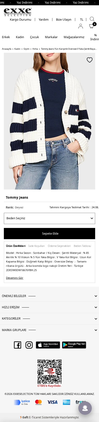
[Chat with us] (85, 408)
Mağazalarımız (74, 37)
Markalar (51, 37)
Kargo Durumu (20, 19)
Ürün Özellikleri (15, 246)
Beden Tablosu (82, 246)
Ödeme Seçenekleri (59, 246)
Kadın (20, 37)
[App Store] (48, 346)
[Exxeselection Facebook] (17, 346)
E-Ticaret (35, 417)
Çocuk (34, 37)
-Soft (24, 417)
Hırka (35, 49)
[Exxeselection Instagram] (29, 346)
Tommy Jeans (17, 197)
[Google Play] (74, 346)
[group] (49, 121)
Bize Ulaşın (63, 19)
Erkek (6, 37)
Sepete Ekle (50, 233)
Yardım (44, 19)
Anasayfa (6, 49)
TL (81, 19)
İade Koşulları (36, 246)
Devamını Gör (14, 277)
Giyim (26, 49)
